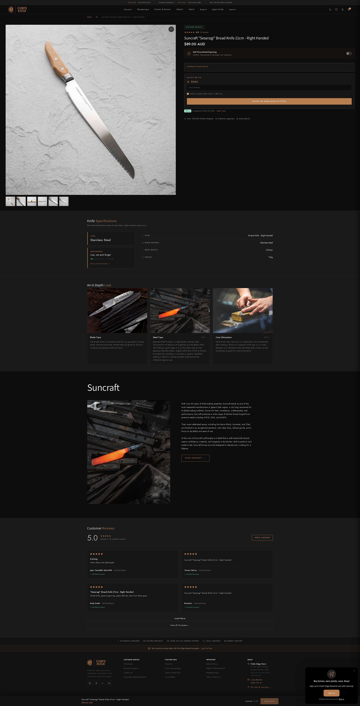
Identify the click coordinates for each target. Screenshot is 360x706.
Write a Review (262, 537)
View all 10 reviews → (180, 625)
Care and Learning (172, 668)
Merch (191, 9)
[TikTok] (102, 683)
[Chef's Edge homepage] (102, 663)
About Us (168, 664)
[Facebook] (96, 683)
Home (89, 17)
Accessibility (170, 677)
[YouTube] (109, 683)
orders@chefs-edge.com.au (257, 681)
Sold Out (269, 701)
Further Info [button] (171, 660)
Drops (202, 9)
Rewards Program (131, 668)
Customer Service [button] (132, 660)
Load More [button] (180, 618)
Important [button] (211, 660)
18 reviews (204, 32)
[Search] (330, 9)
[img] (133, 554)
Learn (231, 9)
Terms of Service (213, 677)
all (97, 17)
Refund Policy (211, 664)
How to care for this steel (99, 264)
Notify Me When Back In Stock (269, 101)
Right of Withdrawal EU (215, 668)
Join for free (207, 648)
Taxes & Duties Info (173, 672)
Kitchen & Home (162, 9)
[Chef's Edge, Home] (17, 9)
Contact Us (128, 672)
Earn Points (182, 2)
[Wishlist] (336, 9)
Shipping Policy (212, 672)
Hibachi (179, 9)
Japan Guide (218, 9)
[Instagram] (89, 683)
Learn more (221, 111)
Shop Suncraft (195, 458)
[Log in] (342, 9)
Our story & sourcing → (261, 687)
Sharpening (142, 9)
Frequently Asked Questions (135, 677)
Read (203, 337)
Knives (127, 9)
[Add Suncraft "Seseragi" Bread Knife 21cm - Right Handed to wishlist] (171, 29)
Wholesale (128, 664)
